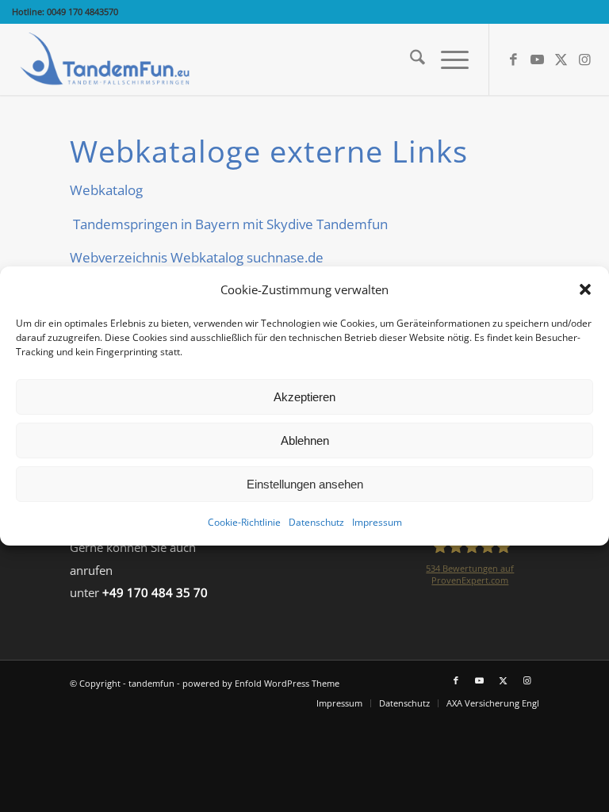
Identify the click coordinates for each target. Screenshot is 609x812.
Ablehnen (305, 440)
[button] (585, 289)
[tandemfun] (106, 59)
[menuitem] (409, 59)
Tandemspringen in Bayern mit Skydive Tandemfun (229, 224)
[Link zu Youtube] (538, 59)
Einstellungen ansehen (305, 484)
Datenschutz (316, 522)
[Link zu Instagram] (585, 59)
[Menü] (447, 59)
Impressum (377, 522)
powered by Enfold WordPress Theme (260, 683)
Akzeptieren (304, 397)
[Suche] (409, 59)
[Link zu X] (561, 59)
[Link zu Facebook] (514, 59)
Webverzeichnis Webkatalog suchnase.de (197, 257)
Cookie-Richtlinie (244, 522)
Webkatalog (106, 190)
